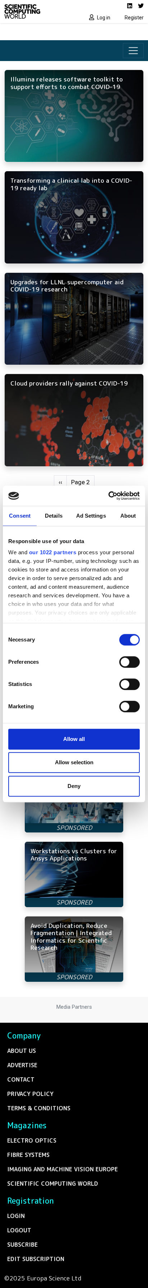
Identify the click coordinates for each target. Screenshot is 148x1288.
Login (16, 1216)
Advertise (22, 1065)
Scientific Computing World (52, 1183)
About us (21, 1051)
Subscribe (22, 1245)
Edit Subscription (35, 1259)
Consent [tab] (20, 516)
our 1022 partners (53, 552)
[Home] (37, 11)
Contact (20, 1079)
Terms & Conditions (38, 1108)
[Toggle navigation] (133, 50)
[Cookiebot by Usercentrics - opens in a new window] (108, 495)
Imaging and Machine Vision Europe (62, 1169)
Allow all (74, 739)
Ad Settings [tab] (91, 516)
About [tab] (128, 516)
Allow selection (74, 762)
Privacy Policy (30, 1094)
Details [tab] (54, 516)
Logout (19, 1230)
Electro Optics (31, 1140)
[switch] (129, 662)
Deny (74, 786)
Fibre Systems (28, 1155)
